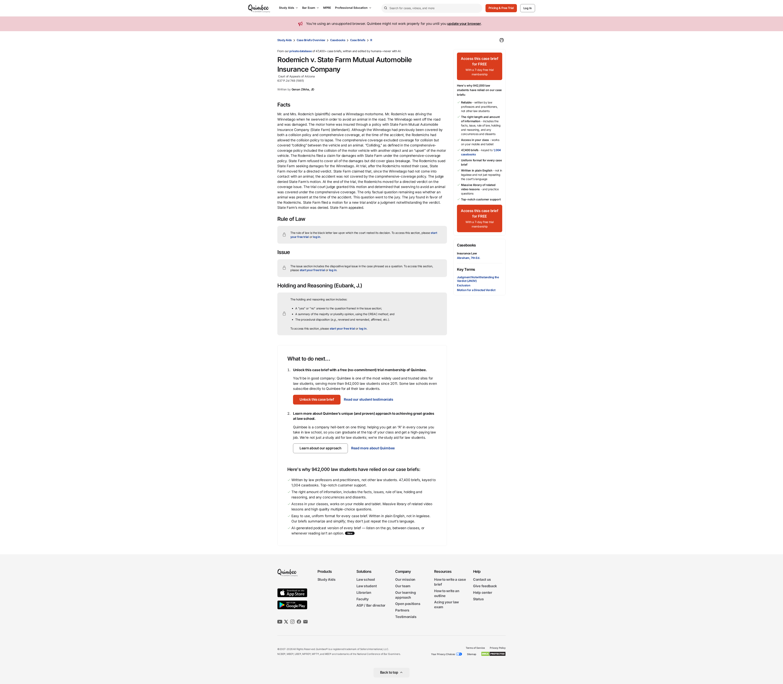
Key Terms (466, 269)
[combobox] (431, 8)
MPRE (327, 7)
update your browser (464, 24)
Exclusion (463, 285)
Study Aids (286, 7)
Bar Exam (308, 7)
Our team (402, 586)
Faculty (362, 599)
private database (300, 51)
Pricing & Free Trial (501, 8)
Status (478, 599)
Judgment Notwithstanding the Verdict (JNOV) (478, 279)
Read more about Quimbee (373, 448)
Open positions (407, 604)
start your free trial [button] (312, 270)
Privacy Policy (498, 647)
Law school (365, 580)
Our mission (405, 580)
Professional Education (351, 7)
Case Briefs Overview (311, 40)
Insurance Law (467, 253)
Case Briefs (357, 40)
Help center (482, 593)
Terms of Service (475, 647)
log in (316, 237)
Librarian (363, 593)
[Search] (385, 8)
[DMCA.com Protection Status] (493, 653)
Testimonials (405, 617)
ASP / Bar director (371, 606)
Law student (366, 586)
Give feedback (485, 586)
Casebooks (337, 40)
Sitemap (471, 654)
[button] (317, 400)
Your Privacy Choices (443, 654)
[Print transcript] (502, 40)
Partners (402, 610)
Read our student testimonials (368, 399)
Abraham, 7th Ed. (468, 258)
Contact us (482, 580)
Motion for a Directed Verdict (476, 290)
